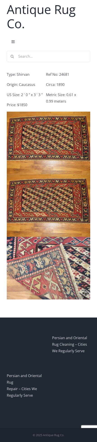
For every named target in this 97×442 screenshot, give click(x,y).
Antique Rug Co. (41, 16)
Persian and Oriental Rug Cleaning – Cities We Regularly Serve (69, 344)
